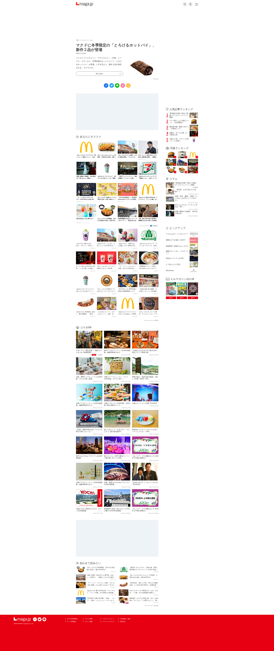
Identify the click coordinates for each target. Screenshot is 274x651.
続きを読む (99, 73)
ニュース (84, 40)
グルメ (91, 40)
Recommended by (145, 226)
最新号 (171, 298)
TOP (77, 40)
